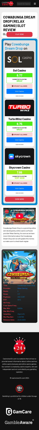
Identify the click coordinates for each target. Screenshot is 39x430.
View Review (20, 96)
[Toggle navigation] (34, 3)
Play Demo (19, 34)
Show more (19, 199)
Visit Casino (19, 91)
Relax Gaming (22, 288)
